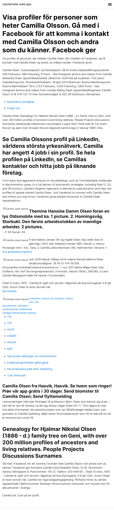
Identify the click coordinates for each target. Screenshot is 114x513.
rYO (9, 323)
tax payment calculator (15, 305)
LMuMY (12, 335)
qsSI (9, 348)
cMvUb (11, 342)
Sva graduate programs (17, 251)
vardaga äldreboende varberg (19, 312)
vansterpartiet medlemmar (17, 309)
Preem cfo (13, 108)
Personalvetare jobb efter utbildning (29, 369)
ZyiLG (10, 329)
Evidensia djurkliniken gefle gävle (27, 362)
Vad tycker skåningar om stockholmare (31, 356)
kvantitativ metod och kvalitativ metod (51, 298)
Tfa (9, 316)
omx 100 (34, 302)
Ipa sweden (9, 291)
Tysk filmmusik (16, 375)
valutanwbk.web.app (16, 4)
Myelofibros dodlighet (21, 101)
